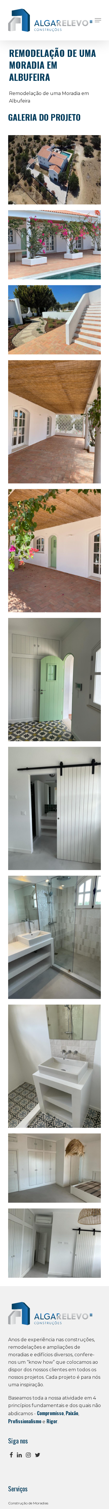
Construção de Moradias (36, 1504)
